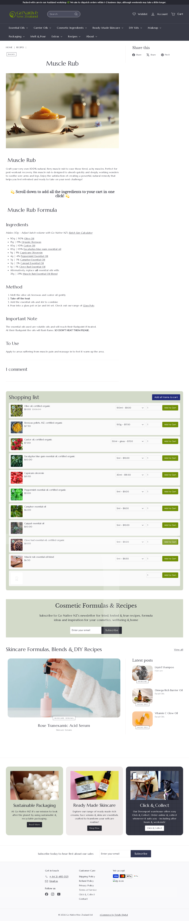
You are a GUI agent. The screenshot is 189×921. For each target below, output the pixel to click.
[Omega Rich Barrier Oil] (142, 696)
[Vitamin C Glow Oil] (142, 719)
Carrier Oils (41, 27)
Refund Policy (86, 881)
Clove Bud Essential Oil (32, 266)
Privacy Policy (86, 885)
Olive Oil (29, 238)
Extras (56, 36)
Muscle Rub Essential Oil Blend (40, 273)
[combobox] (63, 14)
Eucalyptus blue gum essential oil (42, 249)
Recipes (73, 36)
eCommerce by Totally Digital (114, 915)
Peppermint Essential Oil (34, 256)
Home (9, 47)
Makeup (153, 27)
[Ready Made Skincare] (94, 785)
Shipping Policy (87, 876)
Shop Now (94, 828)
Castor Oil (29, 245)
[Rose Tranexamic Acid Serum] (64, 687)
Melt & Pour (38, 36)
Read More (34, 824)
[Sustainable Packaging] (34, 785)
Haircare (142, 681)
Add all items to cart (166, 397)
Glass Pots (88, 305)
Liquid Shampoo (164, 667)
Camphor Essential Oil (32, 259)
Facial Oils (142, 704)
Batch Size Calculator (80, 232)
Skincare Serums (64, 718)
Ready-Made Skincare (107, 27)
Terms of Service (88, 889)
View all (178, 649)
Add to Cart (170, 407)
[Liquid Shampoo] (142, 673)
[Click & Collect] (154, 785)
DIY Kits (134, 27)
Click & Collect (154, 828)
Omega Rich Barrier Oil (169, 690)
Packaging (15, 36)
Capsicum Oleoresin (31, 252)
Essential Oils (17, 27)
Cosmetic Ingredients (70, 27)
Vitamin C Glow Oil (166, 713)
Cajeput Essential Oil (32, 263)
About (90, 36)
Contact (83, 898)
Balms (11, 54)
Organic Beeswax (31, 241)
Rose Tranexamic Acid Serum (64, 725)
